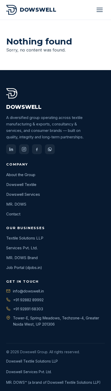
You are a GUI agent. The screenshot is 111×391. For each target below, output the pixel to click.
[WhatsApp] (50, 149)
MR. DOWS (16, 204)
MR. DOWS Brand (22, 257)
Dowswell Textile (21, 184)
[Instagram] (24, 149)
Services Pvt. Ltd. (22, 247)
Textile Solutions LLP (24, 238)
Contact (13, 214)
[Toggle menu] (99, 10)
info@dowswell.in (28, 291)
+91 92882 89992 (28, 299)
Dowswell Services (23, 194)
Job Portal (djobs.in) (24, 267)
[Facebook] (37, 149)
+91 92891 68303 (28, 308)
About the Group (20, 174)
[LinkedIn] (11, 149)
